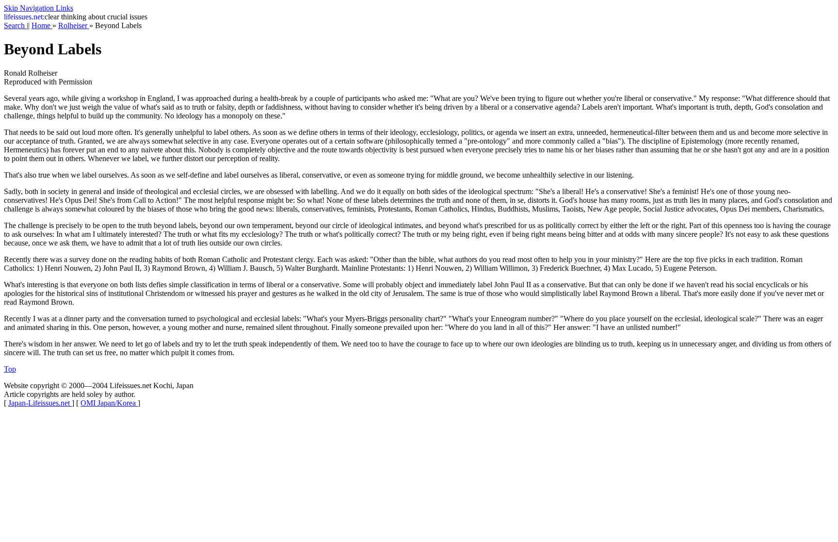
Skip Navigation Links (38, 8)
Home (42, 25)
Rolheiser (73, 25)
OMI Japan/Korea (109, 403)
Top (10, 369)
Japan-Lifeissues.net (40, 403)
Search (15, 25)
